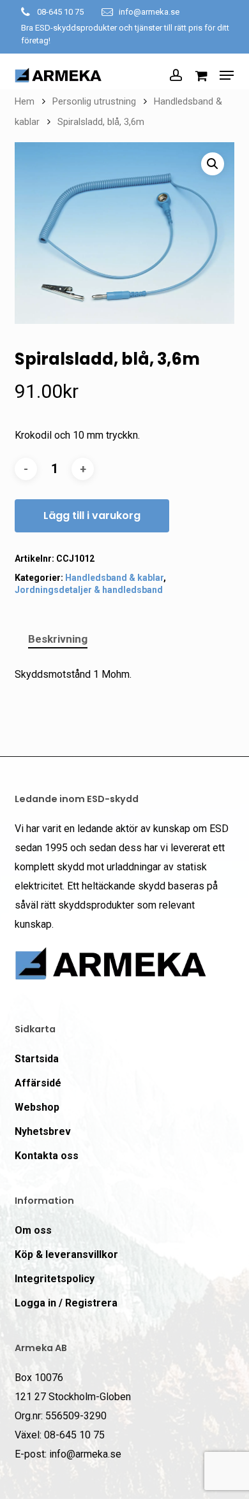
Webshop (37, 1107)
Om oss (33, 1230)
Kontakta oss (47, 1156)
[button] (227, 75)
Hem (24, 101)
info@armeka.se (149, 12)
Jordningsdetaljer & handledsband (89, 590)
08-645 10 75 (60, 12)
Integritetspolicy (54, 1279)
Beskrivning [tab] (57, 639)
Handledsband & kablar (114, 578)
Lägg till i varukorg (91, 515)
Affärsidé (38, 1083)
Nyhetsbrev (43, 1131)
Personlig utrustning (94, 101)
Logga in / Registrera (66, 1303)
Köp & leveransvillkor (66, 1254)
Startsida (37, 1059)
